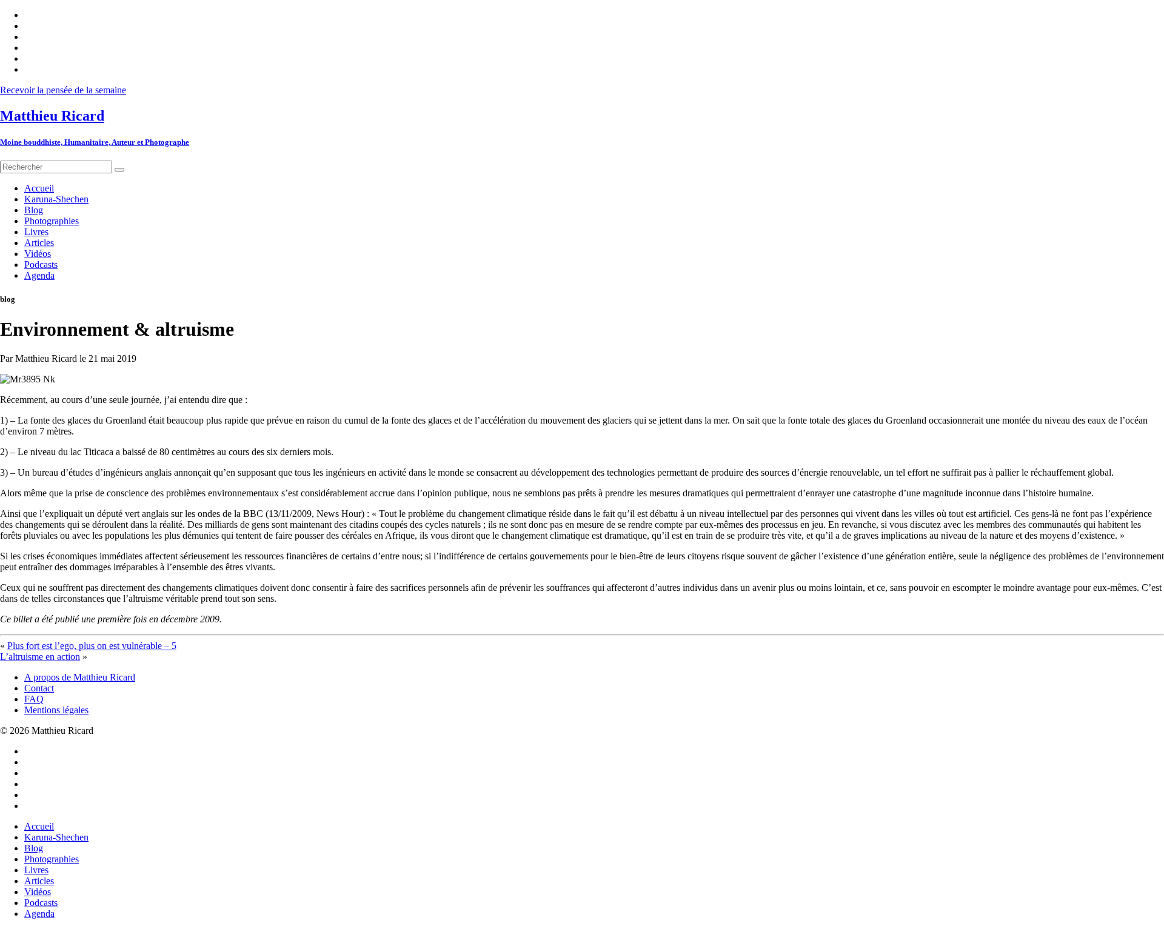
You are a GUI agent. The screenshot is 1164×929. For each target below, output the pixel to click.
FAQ (34, 699)
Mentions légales (56, 710)
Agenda (39, 913)
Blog (33, 848)
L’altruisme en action (40, 656)
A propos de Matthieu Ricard (79, 677)
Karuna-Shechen (56, 837)
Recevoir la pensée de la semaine (63, 90)
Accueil (39, 826)
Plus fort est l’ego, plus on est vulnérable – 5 (91, 646)
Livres (36, 870)
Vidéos (37, 892)
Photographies (51, 859)
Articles (39, 881)
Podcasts (41, 902)
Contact (39, 688)
